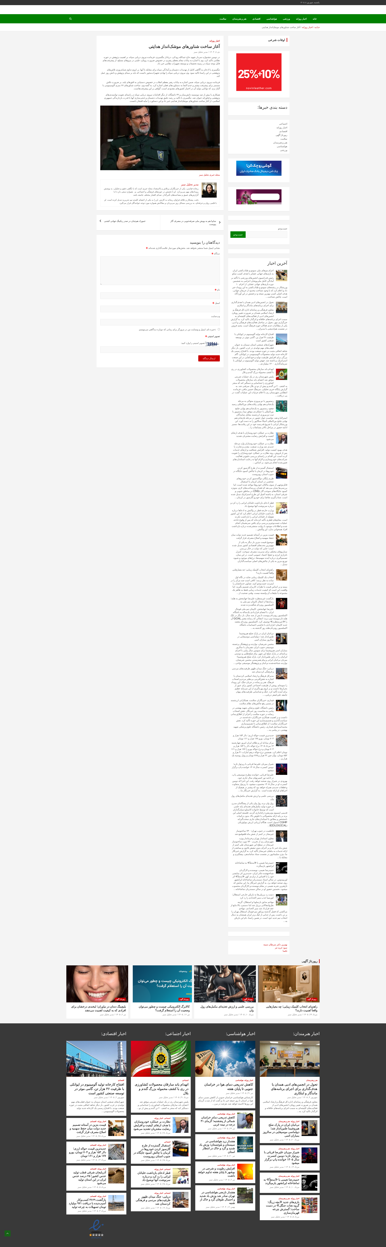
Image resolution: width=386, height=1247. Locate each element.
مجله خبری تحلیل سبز (209, 175)
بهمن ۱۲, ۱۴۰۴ (228, 1207)
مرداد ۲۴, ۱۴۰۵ (310, 1014)
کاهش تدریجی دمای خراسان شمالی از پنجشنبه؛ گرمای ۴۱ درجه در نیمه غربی (218, 1121)
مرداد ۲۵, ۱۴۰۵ (163, 1160)
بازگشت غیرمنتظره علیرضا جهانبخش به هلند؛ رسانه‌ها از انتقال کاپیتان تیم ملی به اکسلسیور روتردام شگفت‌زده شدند (252, 601)
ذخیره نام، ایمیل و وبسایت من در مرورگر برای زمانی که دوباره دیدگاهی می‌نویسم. (177, 329)
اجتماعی (283, 124)
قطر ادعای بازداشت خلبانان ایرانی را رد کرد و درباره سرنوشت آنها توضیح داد (154, 1176)
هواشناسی (271, 19)
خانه (315, 19)
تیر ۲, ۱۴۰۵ (121, 1014)
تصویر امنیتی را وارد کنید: (193, 343)
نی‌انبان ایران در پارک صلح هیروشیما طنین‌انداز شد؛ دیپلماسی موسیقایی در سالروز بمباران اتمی (255, 636)
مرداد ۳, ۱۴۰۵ (99, 1211)
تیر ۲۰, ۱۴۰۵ (229, 1156)
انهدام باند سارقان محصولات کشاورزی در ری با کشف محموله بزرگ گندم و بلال (161, 1089)
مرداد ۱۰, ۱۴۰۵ (247, 1014)
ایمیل (216, 303)
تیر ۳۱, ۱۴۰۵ (247, 1093)
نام (217, 290)
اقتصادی (256, 19)
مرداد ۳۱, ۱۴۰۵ (181, 1097)
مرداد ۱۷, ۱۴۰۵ (163, 1208)
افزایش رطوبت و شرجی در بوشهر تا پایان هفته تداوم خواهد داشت (216, 1172)
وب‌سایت (215, 316)
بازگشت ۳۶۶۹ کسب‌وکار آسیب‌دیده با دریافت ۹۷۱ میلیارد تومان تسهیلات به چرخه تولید (87, 1203)
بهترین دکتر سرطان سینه (275, 944)
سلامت (223, 19)
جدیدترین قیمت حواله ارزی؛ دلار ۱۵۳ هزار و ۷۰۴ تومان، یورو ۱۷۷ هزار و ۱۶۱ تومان (87, 1152)
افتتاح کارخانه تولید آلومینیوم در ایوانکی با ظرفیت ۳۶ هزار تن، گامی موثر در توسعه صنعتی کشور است (254, 337)
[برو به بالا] (8, 1233)
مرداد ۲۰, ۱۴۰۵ (292, 1140)
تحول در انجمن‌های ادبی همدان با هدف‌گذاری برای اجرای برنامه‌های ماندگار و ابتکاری (294, 1089)
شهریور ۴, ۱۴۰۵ (310, 1097)
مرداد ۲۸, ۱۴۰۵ (163, 1133)
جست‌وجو (282, 228)
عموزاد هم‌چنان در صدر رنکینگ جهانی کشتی (125, 221)
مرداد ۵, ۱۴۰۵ (293, 1217)
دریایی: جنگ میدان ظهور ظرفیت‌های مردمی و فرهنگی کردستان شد (153, 1200)
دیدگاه (216, 253)
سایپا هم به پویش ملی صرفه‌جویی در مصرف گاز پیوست (193, 222)
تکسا (285, 951)
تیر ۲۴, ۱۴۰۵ (229, 1128)
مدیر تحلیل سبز (201, 52)
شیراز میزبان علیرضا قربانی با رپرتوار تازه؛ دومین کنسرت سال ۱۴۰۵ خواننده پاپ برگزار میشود (253, 767)
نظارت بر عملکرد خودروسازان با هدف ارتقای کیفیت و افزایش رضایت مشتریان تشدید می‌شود (252, 436)
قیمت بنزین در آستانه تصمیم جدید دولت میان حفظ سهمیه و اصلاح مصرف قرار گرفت (88, 1128)
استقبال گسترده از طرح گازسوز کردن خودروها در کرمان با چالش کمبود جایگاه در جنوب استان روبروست (253, 471)
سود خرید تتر (281, 948)
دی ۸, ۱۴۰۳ (214, 52)
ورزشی (286, 19)
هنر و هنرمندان (239, 19)
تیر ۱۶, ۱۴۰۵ (184, 1014)
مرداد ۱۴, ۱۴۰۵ (292, 1167)
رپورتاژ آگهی (281, 135)
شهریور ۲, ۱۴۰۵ (117, 1097)
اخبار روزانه (301, 19)
